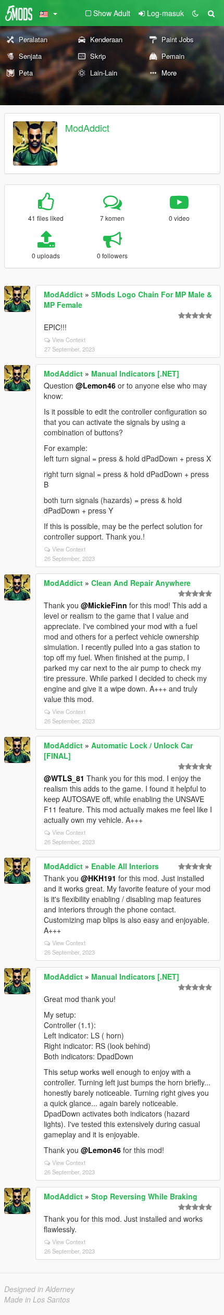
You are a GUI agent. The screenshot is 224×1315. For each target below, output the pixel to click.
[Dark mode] (195, 13)
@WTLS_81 (64, 778)
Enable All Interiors (125, 866)
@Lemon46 (96, 385)
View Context (68, 339)
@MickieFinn (104, 605)
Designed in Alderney (39, 1289)
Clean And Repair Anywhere (141, 583)
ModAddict (87, 127)
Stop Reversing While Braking (144, 1196)
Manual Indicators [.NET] (135, 373)
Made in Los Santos (37, 1299)
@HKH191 (98, 878)
